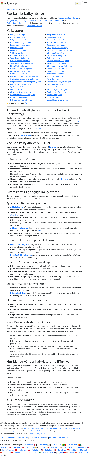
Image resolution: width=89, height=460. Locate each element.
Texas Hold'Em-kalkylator (57, 63)
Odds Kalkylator (53, 97)
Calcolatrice (42, 445)
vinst (40, 230)
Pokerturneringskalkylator (21, 100)
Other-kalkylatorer (34, 25)
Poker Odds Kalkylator (19, 50)
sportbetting (25, 135)
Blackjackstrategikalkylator (68, 18)
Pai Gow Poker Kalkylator (57, 42)
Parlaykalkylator (53, 79)
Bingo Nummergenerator (57, 100)
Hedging (64, 179)
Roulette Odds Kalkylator (57, 68)
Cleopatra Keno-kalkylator (21, 92)
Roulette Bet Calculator (56, 92)
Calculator (4, 447)
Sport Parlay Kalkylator (19, 58)
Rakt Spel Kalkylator (55, 84)
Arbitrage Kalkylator (55, 74)
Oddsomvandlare (17, 53)
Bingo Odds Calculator (56, 34)
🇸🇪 (77, 3)
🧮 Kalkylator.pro (10, 3)
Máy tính (83, 450)
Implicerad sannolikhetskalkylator (24, 76)
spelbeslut (38, 128)
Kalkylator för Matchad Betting (59, 50)
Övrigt (13, 9)
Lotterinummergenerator (52, 20)
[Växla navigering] (85, 3)
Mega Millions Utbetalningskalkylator (25, 81)
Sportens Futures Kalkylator (21, 63)
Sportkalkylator (16, 47)
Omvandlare (63, 438)
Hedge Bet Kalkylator (18, 55)
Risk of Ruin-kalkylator (19, 66)
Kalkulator (23, 450)
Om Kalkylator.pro (7, 438)
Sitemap (52, 438)
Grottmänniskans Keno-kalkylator (24, 79)
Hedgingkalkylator (14, 20)
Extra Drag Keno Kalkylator (58, 89)
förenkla (52, 147)
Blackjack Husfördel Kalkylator (59, 66)
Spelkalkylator (53, 87)
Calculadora (56, 445)
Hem (8, 9)
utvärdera (14, 215)
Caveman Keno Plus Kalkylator (22, 94)
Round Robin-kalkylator (20, 61)
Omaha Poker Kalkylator (57, 40)
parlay (76, 120)
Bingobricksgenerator (56, 71)
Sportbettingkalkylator (56, 45)
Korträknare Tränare (18, 74)
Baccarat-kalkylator (55, 76)
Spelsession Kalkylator (19, 87)
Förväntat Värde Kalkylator (21, 68)
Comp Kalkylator (17, 89)
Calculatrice (81, 447)
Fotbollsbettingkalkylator (17, 23)
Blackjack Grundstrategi (57, 53)
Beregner (29, 445)
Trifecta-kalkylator (54, 94)
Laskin (73, 450)
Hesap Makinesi (7, 450)
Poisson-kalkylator (54, 58)
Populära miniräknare (39, 438)
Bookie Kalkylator (54, 37)
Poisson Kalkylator (18, 293)
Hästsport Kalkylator (18, 97)
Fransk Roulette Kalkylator (58, 61)
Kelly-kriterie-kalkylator (31, 20)
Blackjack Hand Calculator (20, 84)
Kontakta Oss (22, 438)
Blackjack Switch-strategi (57, 47)
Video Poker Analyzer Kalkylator (60, 81)
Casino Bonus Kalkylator (20, 71)
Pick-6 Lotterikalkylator (56, 55)
